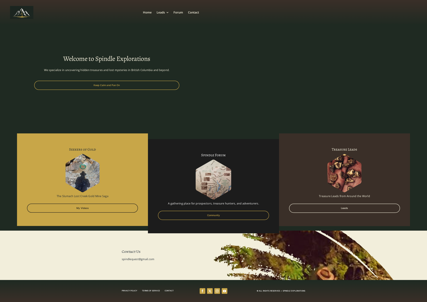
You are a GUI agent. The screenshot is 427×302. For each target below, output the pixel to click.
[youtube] (224, 291)
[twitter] (210, 291)
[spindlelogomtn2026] (21, 7)
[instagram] (217, 291)
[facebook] (202, 291)
